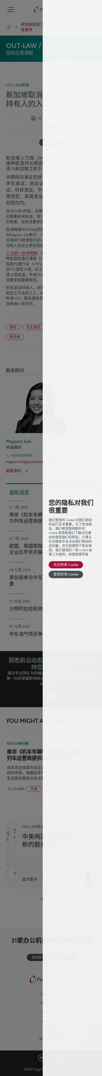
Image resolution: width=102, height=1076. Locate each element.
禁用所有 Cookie (65, 574)
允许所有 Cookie (65, 565)
